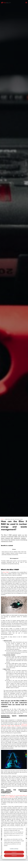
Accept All (14, 852)
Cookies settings (14, 848)
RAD (6, 572)
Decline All (14, 855)
